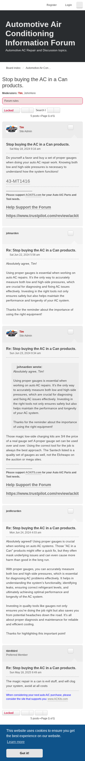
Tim (20, 93)
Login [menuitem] (68, 5)
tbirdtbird (11, 650)
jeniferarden (13, 511)
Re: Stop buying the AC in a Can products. (41, 250)
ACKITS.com (33, 194)
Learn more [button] (16, 742)
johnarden (12, 233)
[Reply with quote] (70, 127)
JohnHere (30, 93)
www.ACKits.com (58, 698)
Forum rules (11, 100)
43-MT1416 (18, 181)
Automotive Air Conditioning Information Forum (40, 33)
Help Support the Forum (28, 207)
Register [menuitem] (52, 5)
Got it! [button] (24, 753)
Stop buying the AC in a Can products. (34, 82)
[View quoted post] (45, 367)
